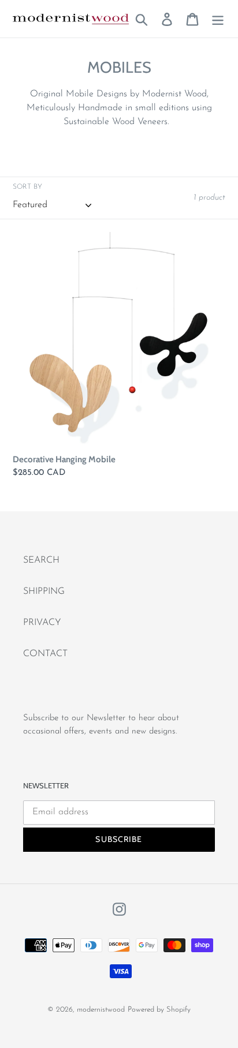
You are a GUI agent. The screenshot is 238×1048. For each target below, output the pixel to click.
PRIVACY (42, 622)
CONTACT (45, 653)
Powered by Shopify (159, 1009)
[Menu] (217, 18)
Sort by (27, 187)
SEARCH (41, 560)
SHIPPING (44, 591)
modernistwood (101, 1009)
